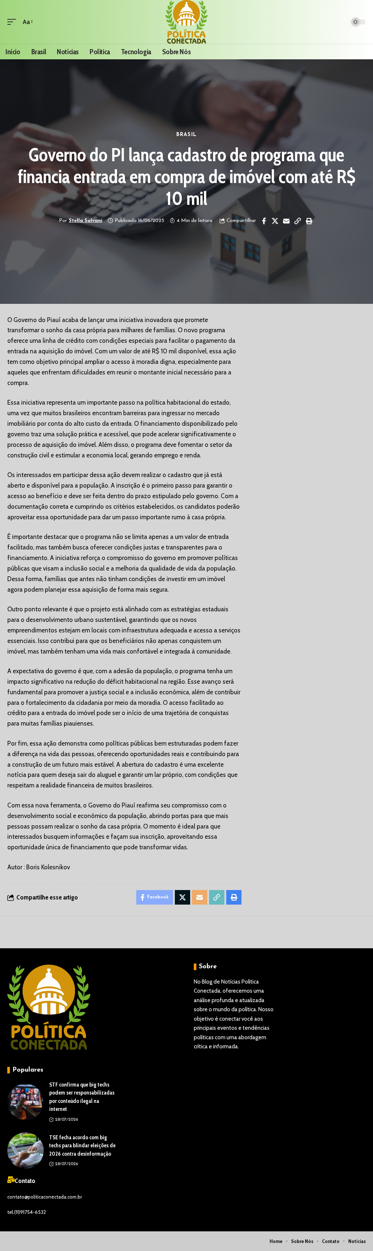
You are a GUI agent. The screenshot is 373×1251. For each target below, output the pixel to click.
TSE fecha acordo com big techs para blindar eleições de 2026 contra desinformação (82, 1145)
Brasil (186, 135)
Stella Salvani (85, 220)
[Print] (309, 221)
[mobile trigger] (13, 22)
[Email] (286, 221)
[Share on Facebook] (264, 221)
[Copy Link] (297, 221)
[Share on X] (275, 221)
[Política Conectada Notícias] (186, 22)
